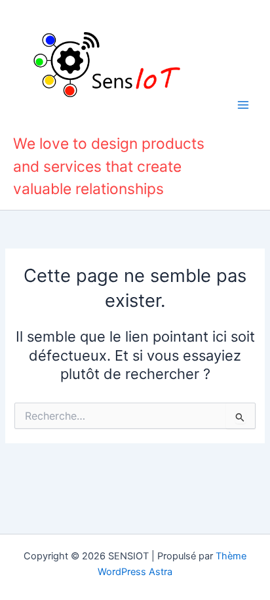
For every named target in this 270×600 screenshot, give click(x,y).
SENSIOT (52, 122)
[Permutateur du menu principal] (243, 105)
